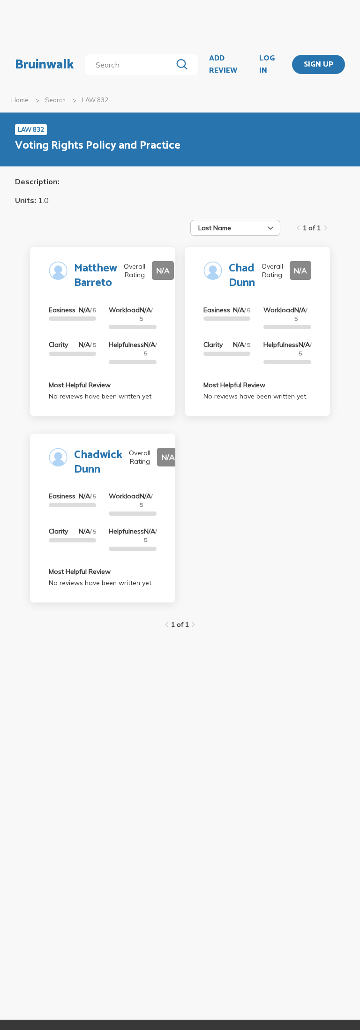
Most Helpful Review (80, 385)
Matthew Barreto (95, 275)
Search (55, 100)
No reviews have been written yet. (101, 396)
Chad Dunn (242, 275)
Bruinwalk (44, 64)
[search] (130, 64)
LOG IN (267, 64)
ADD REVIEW (223, 64)
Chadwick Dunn (98, 462)
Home (20, 100)
